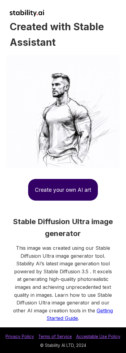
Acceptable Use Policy (98, 336)
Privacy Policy (20, 336)
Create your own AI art (63, 190)
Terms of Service (55, 336)
